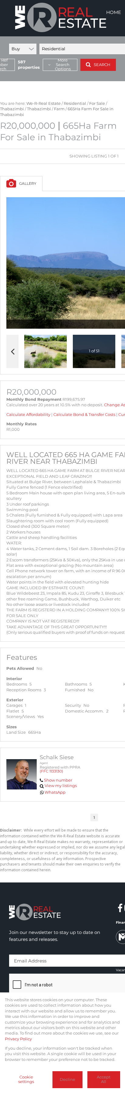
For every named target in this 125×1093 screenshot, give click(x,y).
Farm (59, 109)
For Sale (97, 103)
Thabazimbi (12, 109)
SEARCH (102, 64)
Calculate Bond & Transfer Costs (84, 414)
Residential (75, 103)
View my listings (61, 785)
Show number (58, 780)
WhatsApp (55, 792)
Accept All (103, 1079)
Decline (67, 1079)
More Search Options (63, 65)
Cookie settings (26, 1079)
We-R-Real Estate (43, 103)
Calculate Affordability (28, 414)
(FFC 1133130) (51, 771)
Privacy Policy (18, 1039)
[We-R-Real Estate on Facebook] (120, 908)
